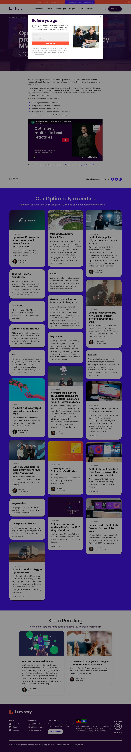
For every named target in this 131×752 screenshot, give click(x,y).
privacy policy (39, 54)
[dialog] (65, 37)
